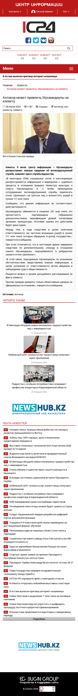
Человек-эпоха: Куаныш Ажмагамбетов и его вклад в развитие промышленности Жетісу (36, 431)
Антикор (18, 294)
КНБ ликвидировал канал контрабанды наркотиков (37, 501)
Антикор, (59, 106)
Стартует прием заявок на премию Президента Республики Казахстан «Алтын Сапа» (33, 556)
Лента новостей (15, 423)
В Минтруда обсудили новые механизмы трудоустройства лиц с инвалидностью (39, 327)
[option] (39, 76)
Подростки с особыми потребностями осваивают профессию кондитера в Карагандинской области (39, 385)
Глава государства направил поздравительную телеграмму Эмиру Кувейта (32, 572)
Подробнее (39, 619)
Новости (22, 85)
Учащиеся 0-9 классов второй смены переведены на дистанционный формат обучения (35, 524)
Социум (43, 106)
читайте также (14, 300)
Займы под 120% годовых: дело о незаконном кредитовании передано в (32, 439)
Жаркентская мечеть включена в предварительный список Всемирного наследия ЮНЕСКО (35, 455)
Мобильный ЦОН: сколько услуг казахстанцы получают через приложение (39, 356)
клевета (17, 109)
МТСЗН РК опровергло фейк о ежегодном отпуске (36, 578)
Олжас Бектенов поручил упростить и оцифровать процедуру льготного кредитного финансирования (34, 605)
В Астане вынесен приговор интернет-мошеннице (36, 591)
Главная (8, 85)
